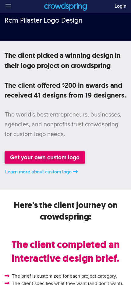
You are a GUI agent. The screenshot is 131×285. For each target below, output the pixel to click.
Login (120, 6)
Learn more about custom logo (38, 172)
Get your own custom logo (45, 157)
